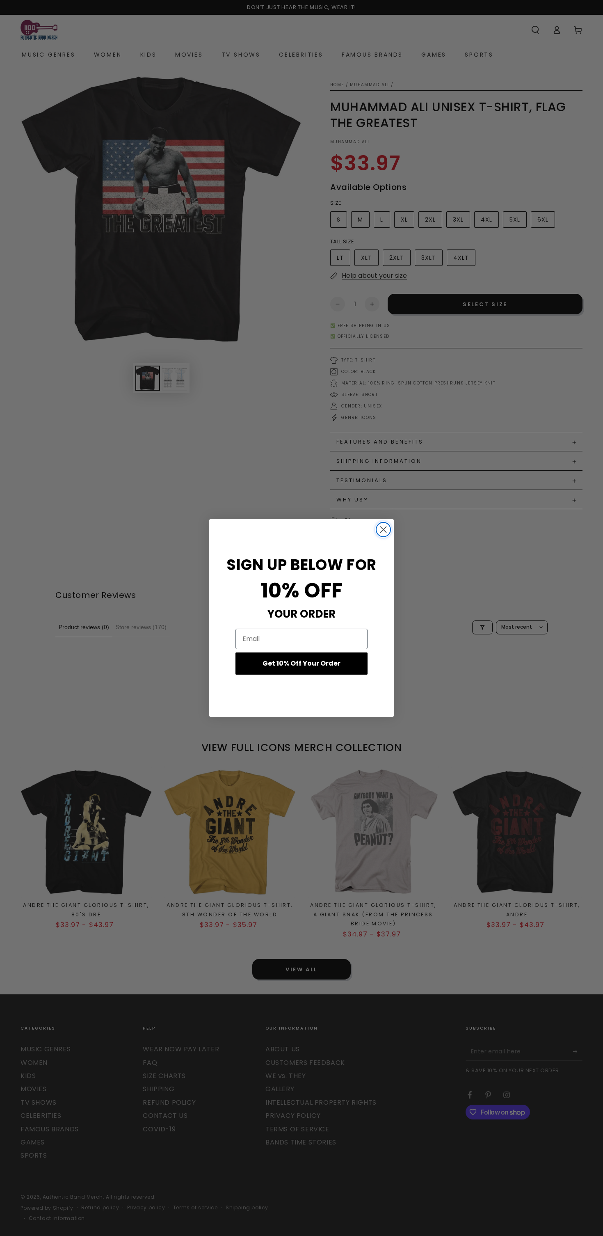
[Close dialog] (383, 529)
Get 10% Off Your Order (301, 663)
